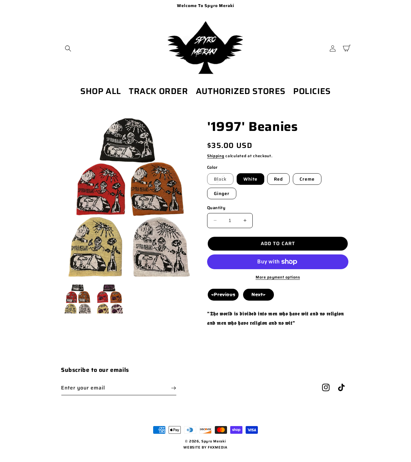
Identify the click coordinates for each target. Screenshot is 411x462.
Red (278, 179)
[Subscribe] (173, 388)
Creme (307, 179)
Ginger (222, 193)
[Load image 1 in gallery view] (77, 299)
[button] (68, 48)
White (250, 179)
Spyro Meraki (213, 441)
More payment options (278, 277)
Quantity (216, 208)
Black (220, 179)
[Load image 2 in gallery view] (109, 299)
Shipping (215, 156)
